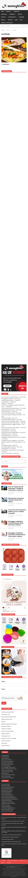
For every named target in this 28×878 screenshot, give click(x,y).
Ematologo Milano (5, 755)
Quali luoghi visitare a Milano (7, 839)
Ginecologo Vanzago (6, 445)
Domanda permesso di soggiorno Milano (11, 424)
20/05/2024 (12, 515)
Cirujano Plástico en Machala (7, 777)
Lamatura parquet (5, 740)
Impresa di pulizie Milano (7, 731)
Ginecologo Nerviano (6, 435)
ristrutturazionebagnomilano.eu (8, 808)
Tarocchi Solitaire (5, 745)
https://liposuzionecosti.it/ (7, 762)
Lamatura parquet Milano (7, 712)
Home (2, 11)
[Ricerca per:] (14, 25)
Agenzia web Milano (11, 867)
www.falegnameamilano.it (6, 791)
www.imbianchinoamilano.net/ (8, 796)
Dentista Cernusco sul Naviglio (8, 738)
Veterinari (21, 17)
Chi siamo (3, 860)
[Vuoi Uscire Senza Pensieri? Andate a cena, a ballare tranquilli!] (4, 511)
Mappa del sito (22, 860)
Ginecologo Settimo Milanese (8, 419)
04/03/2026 (12, 503)
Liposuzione (4, 743)
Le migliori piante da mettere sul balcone (10, 837)
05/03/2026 (12, 492)
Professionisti (12, 17)
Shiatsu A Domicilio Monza (7, 770)
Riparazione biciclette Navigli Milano (10, 432)
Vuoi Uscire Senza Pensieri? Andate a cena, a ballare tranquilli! (17, 511)
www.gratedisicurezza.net (6, 790)
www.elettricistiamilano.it (6, 788)
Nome (4, 681)
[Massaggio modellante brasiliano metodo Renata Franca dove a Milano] (4, 534)
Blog (21, 19)
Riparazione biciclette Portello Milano (10, 422)
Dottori (3, 17)
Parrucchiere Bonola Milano (8, 413)
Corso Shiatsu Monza (5, 765)
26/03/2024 (12, 526)
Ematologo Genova (5, 758)
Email (4, 689)
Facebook (9, 862)
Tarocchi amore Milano (6, 453)
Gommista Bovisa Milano (7, 400)
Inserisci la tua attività (7, 22)
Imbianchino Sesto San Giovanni (8, 803)
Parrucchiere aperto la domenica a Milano (11, 414)
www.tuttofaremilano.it (6, 793)
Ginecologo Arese (5, 430)
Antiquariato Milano (6, 726)
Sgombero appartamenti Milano (9, 724)
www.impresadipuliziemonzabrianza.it (9, 799)
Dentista (3, 721)
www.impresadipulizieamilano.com (8, 797)
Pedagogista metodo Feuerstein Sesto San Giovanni (13, 437)
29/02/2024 (12, 538)
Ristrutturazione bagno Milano (8, 716)
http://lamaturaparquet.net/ (7, 761)
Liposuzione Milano (5, 784)
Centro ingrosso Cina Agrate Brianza (10, 397)
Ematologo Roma (5, 756)
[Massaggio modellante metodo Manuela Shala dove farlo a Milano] (4, 523)
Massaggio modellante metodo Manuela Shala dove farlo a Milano (15, 523)
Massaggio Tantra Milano (7, 398)
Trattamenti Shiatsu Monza (7, 771)
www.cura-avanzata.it (6, 776)
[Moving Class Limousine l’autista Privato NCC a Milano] (4, 499)
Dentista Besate (5, 429)
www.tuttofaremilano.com (7, 794)
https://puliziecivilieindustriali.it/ (8, 774)
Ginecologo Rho (5, 402)
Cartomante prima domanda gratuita (10, 408)
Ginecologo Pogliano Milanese (8, 447)
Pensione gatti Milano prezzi (8, 410)
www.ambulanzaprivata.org (7, 809)
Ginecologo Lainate (6, 434)
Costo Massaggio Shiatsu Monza (8, 767)
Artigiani (8, 11)
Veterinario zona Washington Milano (10, 421)
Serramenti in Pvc (5, 714)
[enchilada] (14, 61)
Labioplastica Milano (5, 785)
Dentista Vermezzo (5, 411)
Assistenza (3, 14)
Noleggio (10, 19)
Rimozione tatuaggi (6, 418)
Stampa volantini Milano (6, 759)
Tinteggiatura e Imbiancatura (7, 802)
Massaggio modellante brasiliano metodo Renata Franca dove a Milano (16, 534)
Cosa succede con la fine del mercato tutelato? (11, 834)
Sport (16, 19)
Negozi (3, 19)
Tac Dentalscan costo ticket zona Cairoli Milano (12, 450)
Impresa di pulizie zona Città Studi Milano (11, 442)
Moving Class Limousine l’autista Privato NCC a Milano (16, 499)
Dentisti (20, 14)
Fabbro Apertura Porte (6, 719)
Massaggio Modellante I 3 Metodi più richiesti (11, 841)
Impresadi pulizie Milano (6, 800)
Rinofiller (3, 403)
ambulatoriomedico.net (6, 806)
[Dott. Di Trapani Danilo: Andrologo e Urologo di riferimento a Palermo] (4, 488)
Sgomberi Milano (5, 733)
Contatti (3, 862)
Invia (4, 703)
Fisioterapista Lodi (5, 736)
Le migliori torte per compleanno (9, 440)
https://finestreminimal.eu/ (7, 811)
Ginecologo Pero (5, 448)
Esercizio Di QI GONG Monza (7, 764)
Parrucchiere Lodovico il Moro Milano (10, 427)
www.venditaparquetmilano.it (7, 787)
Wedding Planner (5, 773)
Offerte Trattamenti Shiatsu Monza (8, 768)
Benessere (12, 14)
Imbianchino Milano (6, 728)
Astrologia (16, 11)
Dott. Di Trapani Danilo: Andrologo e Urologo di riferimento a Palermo (15, 488)
